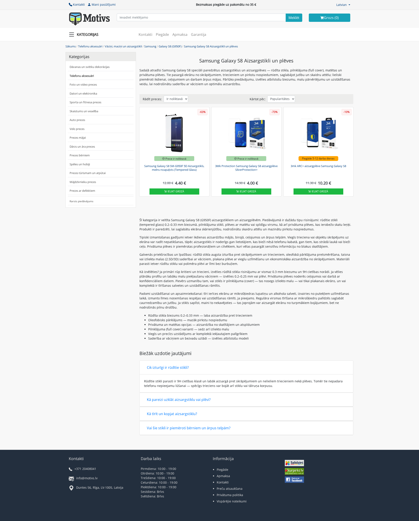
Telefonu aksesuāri (90, 46)
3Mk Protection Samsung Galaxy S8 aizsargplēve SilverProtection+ (246, 168)
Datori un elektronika (83, 93)
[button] (343, 5)
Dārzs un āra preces (82, 146)
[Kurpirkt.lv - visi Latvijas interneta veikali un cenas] (294, 472)
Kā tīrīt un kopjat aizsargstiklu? (172, 413)
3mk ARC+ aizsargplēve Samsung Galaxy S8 (318, 166)
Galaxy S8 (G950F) (170, 46)
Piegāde (162, 34)
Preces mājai (78, 138)
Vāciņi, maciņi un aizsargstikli (123, 46)
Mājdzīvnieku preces (83, 182)
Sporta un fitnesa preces (85, 102)
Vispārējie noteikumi (232, 501)
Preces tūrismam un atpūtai (88, 173)
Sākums (70, 46)
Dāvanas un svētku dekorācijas (90, 67)
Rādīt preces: (152, 99)
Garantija (198, 34)
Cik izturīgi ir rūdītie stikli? (168, 367)
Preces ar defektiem (82, 191)
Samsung (150, 46)
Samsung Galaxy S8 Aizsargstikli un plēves (211, 46)
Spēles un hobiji (80, 164)
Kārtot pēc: (258, 99)
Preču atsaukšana (229, 488)
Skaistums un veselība (84, 111)
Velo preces (77, 129)
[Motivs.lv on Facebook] (294, 480)
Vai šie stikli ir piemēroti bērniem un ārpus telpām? (188, 428)
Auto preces (77, 120)
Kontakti (79, 4)
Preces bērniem (80, 155)
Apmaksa (179, 34)
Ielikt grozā (175, 191)
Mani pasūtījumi (104, 4)
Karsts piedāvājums (81, 201)
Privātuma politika (230, 495)
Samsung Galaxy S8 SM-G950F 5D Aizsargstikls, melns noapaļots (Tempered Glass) (174, 168)
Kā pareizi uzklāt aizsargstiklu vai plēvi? (179, 399)
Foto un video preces (83, 84)
